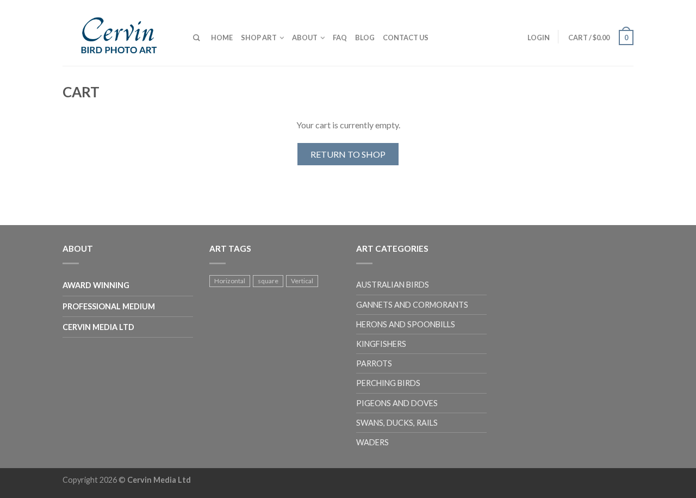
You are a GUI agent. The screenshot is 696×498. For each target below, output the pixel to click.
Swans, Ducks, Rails (397, 422)
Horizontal (229, 281)
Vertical (302, 281)
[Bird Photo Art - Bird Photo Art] (120, 33)
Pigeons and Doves (397, 403)
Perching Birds (388, 383)
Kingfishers (381, 343)
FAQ (340, 37)
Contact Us (405, 37)
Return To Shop (348, 154)
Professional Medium (109, 306)
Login (538, 37)
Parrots (374, 363)
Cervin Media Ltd (98, 327)
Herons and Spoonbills (405, 324)
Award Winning (96, 285)
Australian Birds (392, 284)
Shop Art (259, 37)
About (305, 37)
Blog (365, 37)
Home (222, 37)
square (268, 281)
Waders (372, 442)
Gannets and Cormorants (412, 304)
